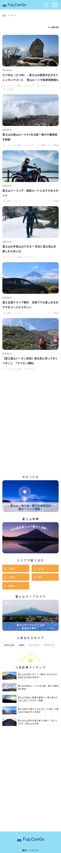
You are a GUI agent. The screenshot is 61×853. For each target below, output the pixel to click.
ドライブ (50, 645)
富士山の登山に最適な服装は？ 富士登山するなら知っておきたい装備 (38, 699)
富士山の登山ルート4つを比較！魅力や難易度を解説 (38, 687)
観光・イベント (30, 850)
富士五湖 (9, 645)
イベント (35, 645)
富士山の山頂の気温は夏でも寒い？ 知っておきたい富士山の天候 (37, 722)
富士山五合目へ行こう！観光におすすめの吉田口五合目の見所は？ (37, 676)
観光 (22, 645)
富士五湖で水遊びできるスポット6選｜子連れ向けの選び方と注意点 (38, 710)
